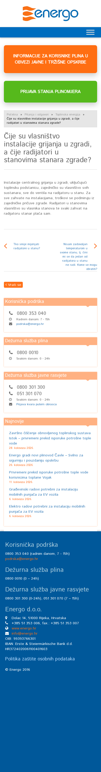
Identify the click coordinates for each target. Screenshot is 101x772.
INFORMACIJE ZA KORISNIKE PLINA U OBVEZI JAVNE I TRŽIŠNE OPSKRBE (50, 59)
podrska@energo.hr (30, 324)
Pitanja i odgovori (37, 115)
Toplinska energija (67, 115)
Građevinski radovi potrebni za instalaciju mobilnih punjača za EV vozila (43, 492)
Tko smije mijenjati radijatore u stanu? (26, 246)
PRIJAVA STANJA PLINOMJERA (50, 92)
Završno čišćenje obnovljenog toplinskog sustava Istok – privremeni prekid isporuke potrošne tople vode (50, 438)
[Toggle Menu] (90, 32)
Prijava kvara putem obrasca (36, 404)
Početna (12, 115)
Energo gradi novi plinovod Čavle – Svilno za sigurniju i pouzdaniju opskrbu (46, 458)
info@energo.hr (25, 633)
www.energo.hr (24, 628)
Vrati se (14, 284)
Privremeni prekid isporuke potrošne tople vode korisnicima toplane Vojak (48, 475)
